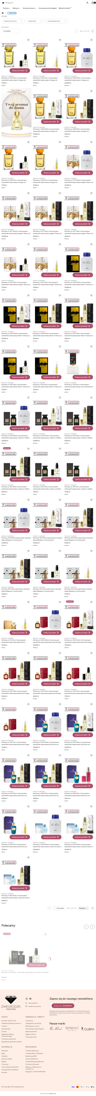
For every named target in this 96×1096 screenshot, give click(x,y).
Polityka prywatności (9, 1039)
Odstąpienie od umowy (33, 1023)
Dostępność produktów (10, 1070)
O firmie (4, 1026)
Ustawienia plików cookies (11, 1023)
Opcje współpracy (32, 1059)
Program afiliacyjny (32, 1051)
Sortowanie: (5, 27)
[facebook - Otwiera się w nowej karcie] (30, 999)
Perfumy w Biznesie (32, 1064)
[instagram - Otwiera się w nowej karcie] (27, 999)
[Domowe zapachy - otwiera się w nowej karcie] (17, 113)
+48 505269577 (33, 1003)
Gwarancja (29, 1021)
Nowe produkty (7, 1059)
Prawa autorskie (31, 1037)
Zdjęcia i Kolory (31, 1034)
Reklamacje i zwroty (32, 1026)
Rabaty (4, 1061)
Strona (81, 31)
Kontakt (4, 1072)
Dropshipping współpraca (35, 1061)
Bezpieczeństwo (31, 1031)
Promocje (5, 1064)
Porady (4, 1031)
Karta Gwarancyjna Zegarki (35, 1029)
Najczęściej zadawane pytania (12, 1042)
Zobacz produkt (18, 71)
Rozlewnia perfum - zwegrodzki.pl (3, 13)
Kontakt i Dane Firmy (9, 1021)
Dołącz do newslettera (63, 1006)
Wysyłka (4, 1056)
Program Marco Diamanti (34, 1053)
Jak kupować (6, 1029)
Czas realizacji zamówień (10, 1067)
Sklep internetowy (47, 1093)
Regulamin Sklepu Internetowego (8, 1035)
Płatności (5, 1051)
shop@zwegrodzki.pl (34, 1006)
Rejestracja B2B (31, 1056)
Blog (3, 1053)
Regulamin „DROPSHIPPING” (36, 1072)
